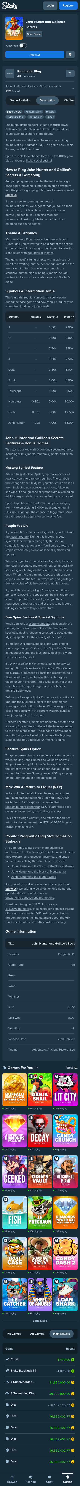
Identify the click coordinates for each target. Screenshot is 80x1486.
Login (50, 5)
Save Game (34, 34)
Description (47, 100)
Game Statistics (20, 100)
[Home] (9, 5)
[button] (40, 88)
